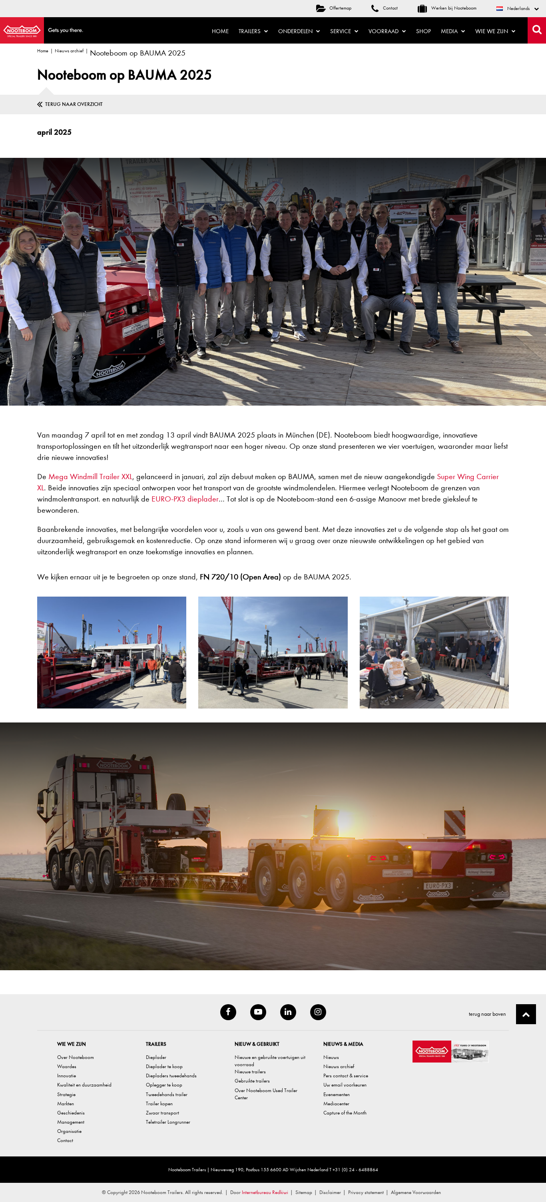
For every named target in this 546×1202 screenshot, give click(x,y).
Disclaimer (330, 1192)
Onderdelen (296, 31)
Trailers (250, 31)
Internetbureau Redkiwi (265, 1192)
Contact (390, 8)
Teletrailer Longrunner (168, 1122)
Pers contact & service (345, 1076)
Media (450, 31)
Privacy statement (366, 1192)
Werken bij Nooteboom (453, 8)
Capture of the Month (345, 1113)
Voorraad (384, 31)
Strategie (66, 1094)
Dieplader (156, 1057)
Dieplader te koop (164, 1066)
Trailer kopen (159, 1103)
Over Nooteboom (75, 1057)
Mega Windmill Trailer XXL (90, 476)
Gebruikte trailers (252, 1081)
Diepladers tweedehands (171, 1076)
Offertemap (340, 8)
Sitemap (303, 1192)
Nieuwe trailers (250, 1072)
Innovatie (66, 1076)
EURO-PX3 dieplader (185, 498)
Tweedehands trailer (166, 1094)
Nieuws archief (69, 51)
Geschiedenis (71, 1113)
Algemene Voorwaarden (416, 1192)
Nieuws (331, 1057)
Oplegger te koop (164, 1085)
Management (70, 1122)
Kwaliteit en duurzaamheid (84, 1085)
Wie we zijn (492, 31)
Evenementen (336, 1094)
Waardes (66, 1066)
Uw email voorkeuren (345, 1085)
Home (220, 31)
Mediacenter (336, 1103)
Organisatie (69, 1131)
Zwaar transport (162, 1113)
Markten (65, 1103)
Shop (423, 31)
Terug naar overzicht (74, 104)
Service (341, 31)
